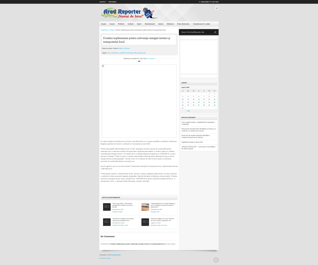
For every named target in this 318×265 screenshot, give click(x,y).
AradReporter (105, 30)
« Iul (188, 111)
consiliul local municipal (126, 53)
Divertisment (150, 24)
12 (193, 99)
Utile (158, 212)
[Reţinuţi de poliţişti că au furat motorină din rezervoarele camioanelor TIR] (145, 222)
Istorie (160, 24)
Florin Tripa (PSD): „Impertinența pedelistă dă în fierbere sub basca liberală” (122, 205)
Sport (139, 24)
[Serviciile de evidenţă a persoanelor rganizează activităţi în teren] (106, 222)
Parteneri (112, 2)
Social (112, 24)
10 (182, 99)
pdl (144, 53)
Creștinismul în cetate (201, 24)
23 (214, 102)
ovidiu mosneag (138, 53)
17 (182, 102)
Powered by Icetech (105, 258)
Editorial (170, 24)
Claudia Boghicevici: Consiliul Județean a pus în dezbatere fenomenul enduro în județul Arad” (163, 205)
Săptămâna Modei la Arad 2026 (192, 142)
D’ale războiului (183, 24)
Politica (112, 30)
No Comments (150, 58)
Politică (121, 24)
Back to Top (216, 260)
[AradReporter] (129, 13)
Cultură (130, 24)
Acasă (103, 24)
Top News (127, 48)
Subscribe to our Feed (210, 2)
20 (198, 102)
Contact (102, 2)
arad (108, 53)
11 (188, 99)
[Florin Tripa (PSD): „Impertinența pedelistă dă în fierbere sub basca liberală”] (106, 207)
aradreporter (114, 53)
